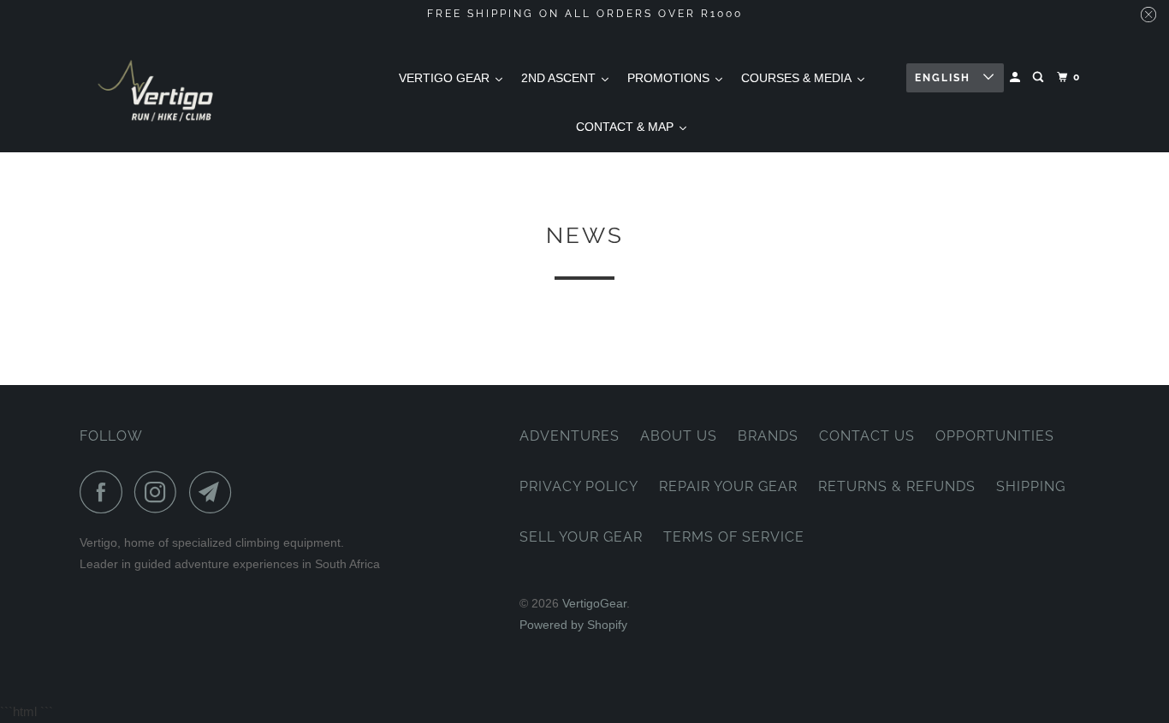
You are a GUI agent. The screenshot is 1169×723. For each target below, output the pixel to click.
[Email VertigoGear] (214, 492)
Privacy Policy (578, 486)
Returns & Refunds (897, 486)
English (945, 78)
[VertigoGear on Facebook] (105, 492)
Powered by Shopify (573, 624)
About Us (678, 436)
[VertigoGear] (157, 90)
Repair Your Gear (728, 486)
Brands (768, 436)
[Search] (1040, 77)
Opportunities (994, 436)
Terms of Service (733, 537)
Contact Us (867, 436)
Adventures (569, 436)
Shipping (1030, 486)
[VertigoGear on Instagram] (160, 492)
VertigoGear (594, 603)
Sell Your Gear (581, 537)
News (585, 235)
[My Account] (1016, 77)
